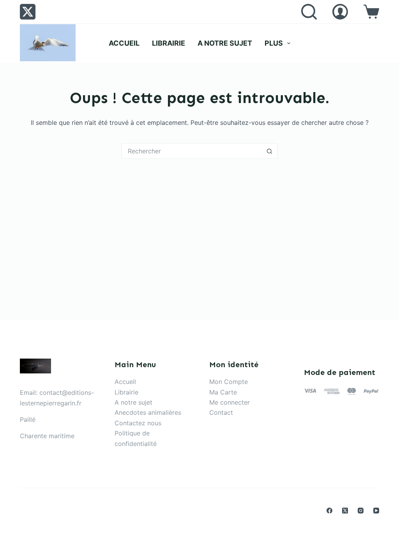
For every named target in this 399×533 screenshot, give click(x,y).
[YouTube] (376, 510)
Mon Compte (228, 382)
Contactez (131, 423)
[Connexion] (340, 12)
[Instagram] (361, 510)
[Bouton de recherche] (269, 151)
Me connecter (229, 402)
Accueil (124, 43)
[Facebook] (329, 510)
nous (154, 423)
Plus (274, 43)
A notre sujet (225, 43)
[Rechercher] (309, 12)
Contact (221, 412)
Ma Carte (223, 392)
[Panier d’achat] (371, 12)
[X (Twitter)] (27, 12)
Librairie (168, 43)
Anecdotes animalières (148, 412)
